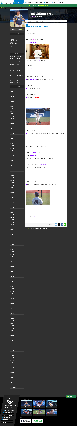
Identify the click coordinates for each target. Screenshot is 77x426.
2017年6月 (12, 352)
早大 (24, 7)
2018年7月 (12, 320)
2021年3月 (12, 249)
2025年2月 (12, 133)
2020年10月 (12, 261)
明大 (3, 7)
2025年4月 (12, 128)
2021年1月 (12, 254)
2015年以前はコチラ (13, 387)
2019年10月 (12, 283)
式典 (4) (18, 70)
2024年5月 (12, 155)
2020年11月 (12, 259)
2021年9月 (12, 234)
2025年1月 (12, 135)
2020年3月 (12, 271)
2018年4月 (12, 328)
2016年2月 (12, 382)
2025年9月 (12, 116)
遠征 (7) (18, 77)
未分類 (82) (12, 75)
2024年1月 (12, 165)
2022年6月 (12, 212)
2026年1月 (12, 106)
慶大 (30, 7)
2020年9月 (12, 264)
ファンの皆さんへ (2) (13, 61)
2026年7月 (12, 91)
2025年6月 (12, 123)
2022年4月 (12, 217)
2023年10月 (12, 172)
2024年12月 (12, 138)
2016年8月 (12, 370)
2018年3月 (12, 330)
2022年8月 (12, 207)
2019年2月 (12, 303)
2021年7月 (12, 239)
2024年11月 (12, 140)
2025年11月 (12, 111)
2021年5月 (12, 244)
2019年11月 (12, 281)
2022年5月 (12, 214)
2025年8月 (12, 118)
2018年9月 (12, 315)
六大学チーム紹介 (38, 2)
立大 (18, 7)
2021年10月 (12, 232)
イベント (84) (12, 56)
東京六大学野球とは (29, 2)
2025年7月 (12, 121)
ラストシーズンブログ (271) (13, 67)
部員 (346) (19, 80)
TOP (26, 21)
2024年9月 (12, 145)
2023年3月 (12, 190)
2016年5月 (12, 375)
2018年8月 (12, 318)
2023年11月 (12, 170)
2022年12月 (12, 197)
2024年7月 (12, 150)
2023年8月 (12, 177)
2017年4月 (12, 357)
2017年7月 (12, 350)
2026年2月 (12, 103)
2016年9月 (12, 367)
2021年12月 (12, 227)
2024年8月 (12, 148)
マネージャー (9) (19, 64)
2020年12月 (12, 256)
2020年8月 (12, 266)
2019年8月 (12, 288)
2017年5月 (12, 355)
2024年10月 (12, 143)
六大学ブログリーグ (18, 2)
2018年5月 (12, 325)
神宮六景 (61, 2)
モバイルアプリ (47, 2)
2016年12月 (12, 360)
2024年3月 (12, 160)
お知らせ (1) (12, 58)
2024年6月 (12, 153)
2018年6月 (12, 323)
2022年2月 (12, 222)
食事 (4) (18, 82)
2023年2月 (12, 192)
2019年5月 (12, 296)
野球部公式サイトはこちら (16, 29)
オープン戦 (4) (19, 56)
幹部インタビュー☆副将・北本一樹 (40, 228)
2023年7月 (12, 180)
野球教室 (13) (12, 82)
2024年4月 (12, 158)
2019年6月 (12, 293)
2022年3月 (12, 219)
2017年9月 (12, 345)
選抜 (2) (11, 80)
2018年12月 (12, 308)
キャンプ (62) (19, 58)
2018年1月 (12, 335)
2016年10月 (12, 365)
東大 (13, 7)
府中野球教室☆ (37, 232)
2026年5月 (12, 96)
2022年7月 (12, 209)
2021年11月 (12, 229)
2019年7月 (12, 291)
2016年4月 (12, 377)
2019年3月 (12, 301)
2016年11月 (12, 362)
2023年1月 (12, 195)
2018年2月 (12, 333)
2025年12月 (12, 108)
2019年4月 (12, 298)
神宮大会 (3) (12, 77)
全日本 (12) (12, 70)
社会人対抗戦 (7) (20, 75)
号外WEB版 (54, 2)
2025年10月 (12, 113)
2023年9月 (12, 175)
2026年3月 (12, 101)
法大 (8, 7)
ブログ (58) (19, 61)
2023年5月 (12, 185)
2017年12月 (12, 338)
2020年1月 (12, 276)
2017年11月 (12, 340)
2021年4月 (12, 246)
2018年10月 (12, 313)
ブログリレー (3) (13, 64)
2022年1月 (12, 224)
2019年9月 (12, 286)
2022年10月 (12, 202)
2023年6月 (12, 182)
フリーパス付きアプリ (34, 5)
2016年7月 (12, 372)
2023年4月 (12, 187)
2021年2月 (12, 251)
